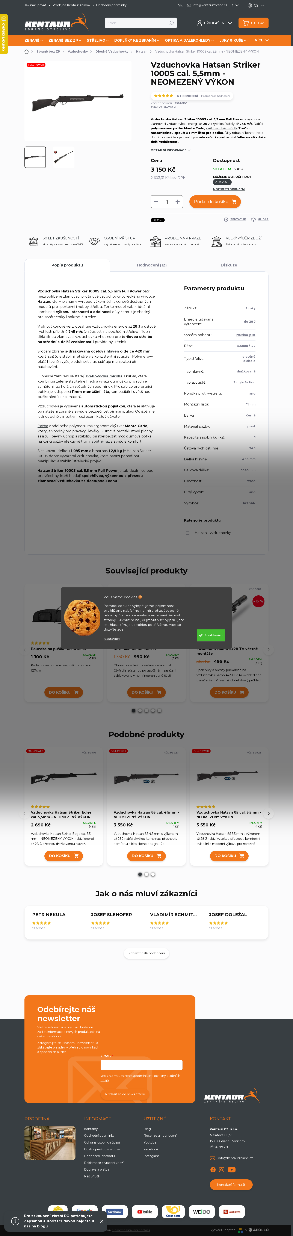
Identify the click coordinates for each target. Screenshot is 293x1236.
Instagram (151, 1156)
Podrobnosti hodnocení (215, 95)
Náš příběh (92, 1176)
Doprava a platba (96, 1169)
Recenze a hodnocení (160, 1136)
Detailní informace (168, 150)
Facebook (151, 1149)
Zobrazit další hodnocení (146, 953)
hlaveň (113, 351)
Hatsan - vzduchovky (213, 533)
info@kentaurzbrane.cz (235, 1158)
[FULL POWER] (64, 778)
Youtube (150, 1142)
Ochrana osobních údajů (102, 1142)
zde (120, 629)
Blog (147, 1129)
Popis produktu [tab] (67, 265)
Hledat (171, 23)
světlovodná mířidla (221, 128)
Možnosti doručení (229, 189)
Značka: (163, 107)
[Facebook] (213, 1169)
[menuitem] (34, 40)
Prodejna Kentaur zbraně (71, 5)
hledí (90, 381)
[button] (133, 710)
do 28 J (249, 322)
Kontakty (91, 1129)
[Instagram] (221, 1169)
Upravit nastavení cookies (131, 1230)
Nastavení (112, 638)
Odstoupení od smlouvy (102, 1149)
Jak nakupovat (35, 5)
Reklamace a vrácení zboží (104, 1163)
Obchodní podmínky (111, 5)
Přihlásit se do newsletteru (125, 1094)
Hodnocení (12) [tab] (152, 265)
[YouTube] (232, 1169)
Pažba (43, 426)
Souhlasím (213, 635)
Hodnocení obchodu (99, 1156)
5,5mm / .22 (246, 346)
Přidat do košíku (211, 201)
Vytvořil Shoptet (222, 1230)
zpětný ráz (101, 441)
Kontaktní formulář (231, 1185)
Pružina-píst (245, 335)
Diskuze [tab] (229, 265)
